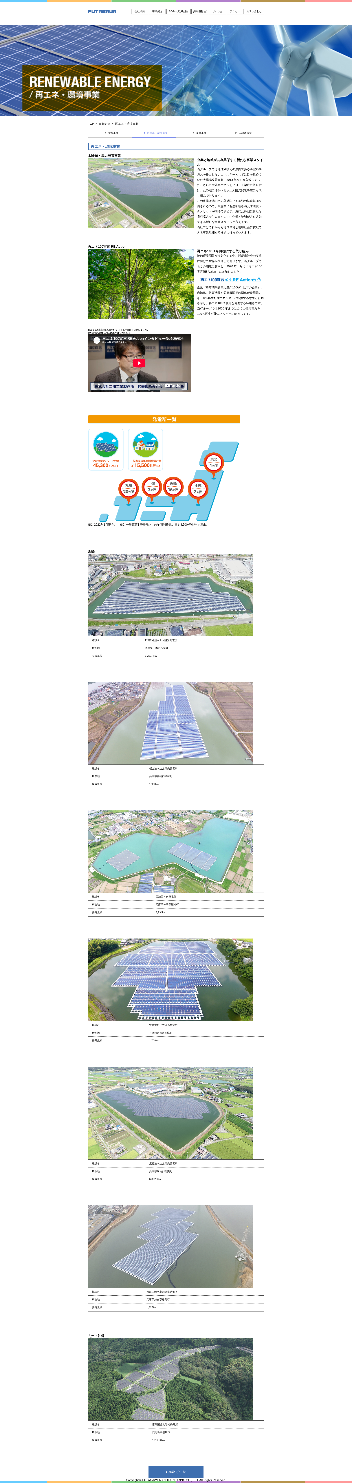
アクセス (235, 11)
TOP (91, 123)
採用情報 (198, 11)
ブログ (216, 11)
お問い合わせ (254, 11)
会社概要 (140, 11)
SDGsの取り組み (178, 11)
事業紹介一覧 (177, 1471)
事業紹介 (157, 11)
